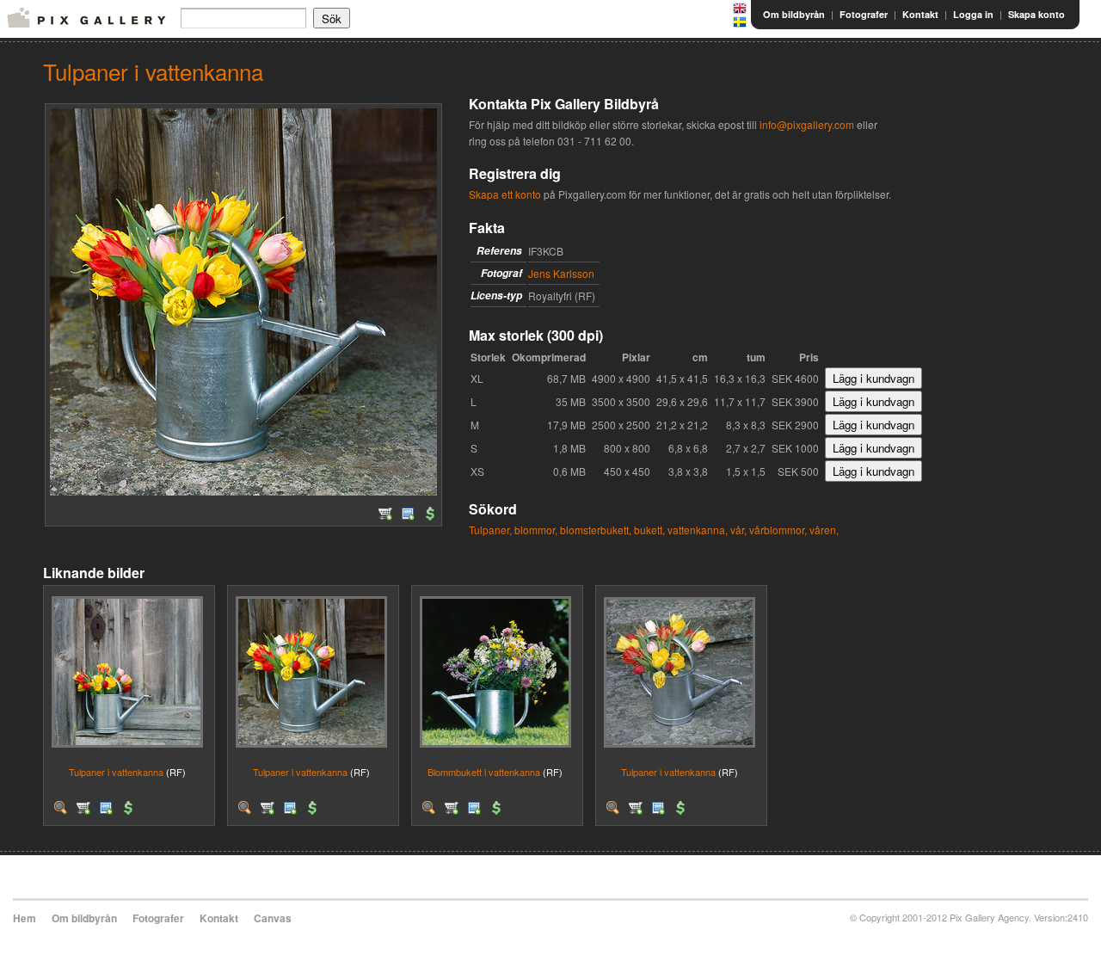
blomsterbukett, (595, 529)
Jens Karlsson (561, 273)
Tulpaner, (490, 529)
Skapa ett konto (505, 194)
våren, (824, 529)
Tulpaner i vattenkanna (116, 772)
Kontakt (920, 14)
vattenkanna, (697, 529)
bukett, (649, 529)
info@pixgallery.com (807, 124)
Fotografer (864, 14)
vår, (738, 529)
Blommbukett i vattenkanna (483, 772)
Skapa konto (1036, 14)
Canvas (273, 918)
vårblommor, (778, 529)
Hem (24, 918)
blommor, (535, 529)
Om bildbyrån (794, 14)
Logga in (973, 14)
